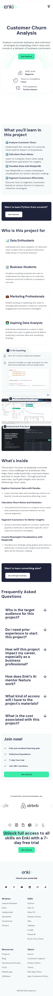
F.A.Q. (4, 967)
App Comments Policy (37, 976)
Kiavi (4, 907)
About (30, 954)
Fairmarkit (6, 916)
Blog (4, 958)
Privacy (5, 925)
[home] (9, 7)
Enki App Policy (34, 972)
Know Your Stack (35, 938)
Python (30, 903)
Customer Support (36, 958)
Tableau (31, 925)
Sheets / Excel (34, 916)
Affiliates (6, 976)
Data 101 (31, 912)
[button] (49, 6)
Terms (30, 967)
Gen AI (30, 907)
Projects (6, 954)
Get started (26, 774)
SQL (29, 921)
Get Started (26, 56)
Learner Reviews (9, 903)
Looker (30, 930)
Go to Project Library (17, 576)
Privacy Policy (34, 963)
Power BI (31, 934)
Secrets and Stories (11, 963)
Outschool (7, 921)
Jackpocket (7, 912)
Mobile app (7, 972)
